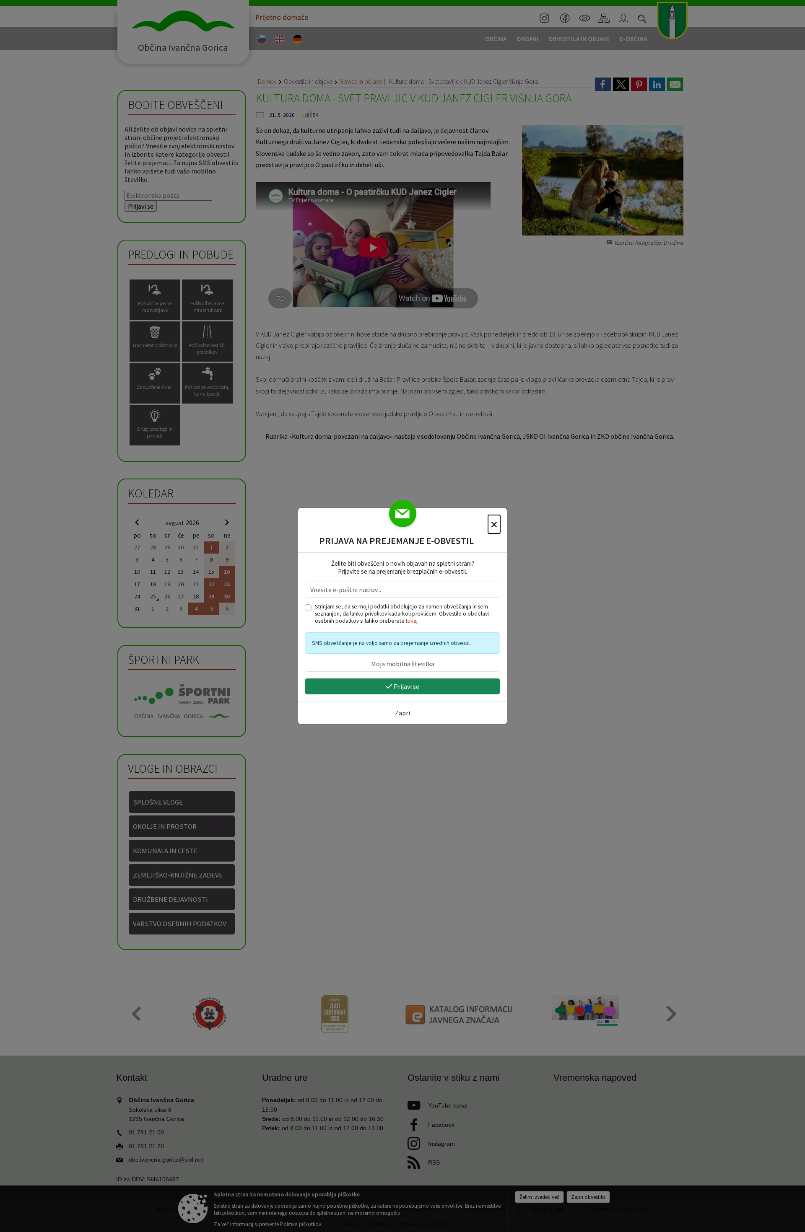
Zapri (402, 713)
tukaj (412, 620)
